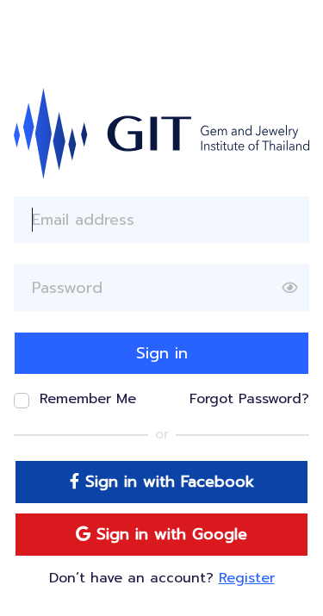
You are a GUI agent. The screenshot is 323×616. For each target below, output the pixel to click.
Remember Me (88, 399)
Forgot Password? (249, 399)
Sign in (162, 353)
